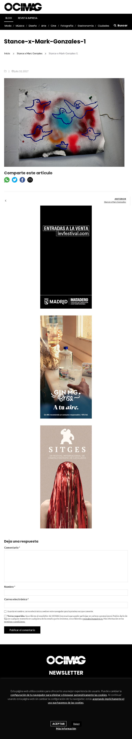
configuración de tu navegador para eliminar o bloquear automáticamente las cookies (58, 694)
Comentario (12, 547)
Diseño (33, 25)
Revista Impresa (27, 18)
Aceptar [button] (58, 723)
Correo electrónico (16, 599)
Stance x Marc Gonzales (115, 202)
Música (20, 25)
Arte (43, 25)
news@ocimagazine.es (93, 619)
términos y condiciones (14, 621)
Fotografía (67, 25)
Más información (66, 728)
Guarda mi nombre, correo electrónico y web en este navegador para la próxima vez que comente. (50, 611)
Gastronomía (86, 25)
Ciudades (103, 25)
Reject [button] (76, 724)
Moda (8, 25)
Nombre (9, 586)
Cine (53, 25)
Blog (9, 18)
